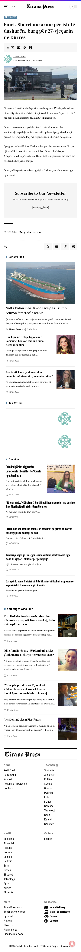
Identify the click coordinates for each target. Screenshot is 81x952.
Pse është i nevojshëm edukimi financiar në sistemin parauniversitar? (29, 374)
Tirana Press (19, 56)
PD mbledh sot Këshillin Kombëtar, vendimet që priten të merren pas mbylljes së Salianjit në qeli (39, 531)
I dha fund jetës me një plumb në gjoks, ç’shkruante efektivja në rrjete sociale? (29, 653)
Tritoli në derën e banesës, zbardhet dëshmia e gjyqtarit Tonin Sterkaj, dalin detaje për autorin (29, 620)
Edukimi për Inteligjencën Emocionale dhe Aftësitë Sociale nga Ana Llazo (23, 471)
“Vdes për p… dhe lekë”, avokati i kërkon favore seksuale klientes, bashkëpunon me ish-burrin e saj (25, 689)
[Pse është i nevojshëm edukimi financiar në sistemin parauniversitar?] (66, 379)
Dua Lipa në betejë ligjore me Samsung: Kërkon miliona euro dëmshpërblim (25, 341)
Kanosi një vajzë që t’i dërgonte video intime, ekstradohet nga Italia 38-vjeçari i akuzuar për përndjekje (38, 557)
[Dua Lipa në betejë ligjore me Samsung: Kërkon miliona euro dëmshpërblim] (66, 344)
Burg (22, 232)
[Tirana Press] (40, 6)
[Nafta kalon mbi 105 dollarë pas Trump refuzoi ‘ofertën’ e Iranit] (40, 283)
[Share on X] (12, 48)
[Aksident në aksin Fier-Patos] (67, 729)
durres (31, 232)
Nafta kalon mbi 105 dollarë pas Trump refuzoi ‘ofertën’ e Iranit (36, 311)
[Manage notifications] (72, 944)
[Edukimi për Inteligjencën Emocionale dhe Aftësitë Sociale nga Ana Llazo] (61, 479)
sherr (40, 232)
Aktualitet (10, 17)
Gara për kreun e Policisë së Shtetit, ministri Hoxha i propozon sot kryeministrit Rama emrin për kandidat (40, 583)
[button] (7, 6)
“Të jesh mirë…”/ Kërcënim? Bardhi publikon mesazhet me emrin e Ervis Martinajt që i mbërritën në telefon (40, 504)
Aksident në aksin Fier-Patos (22, 719)
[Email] (18, 48)
